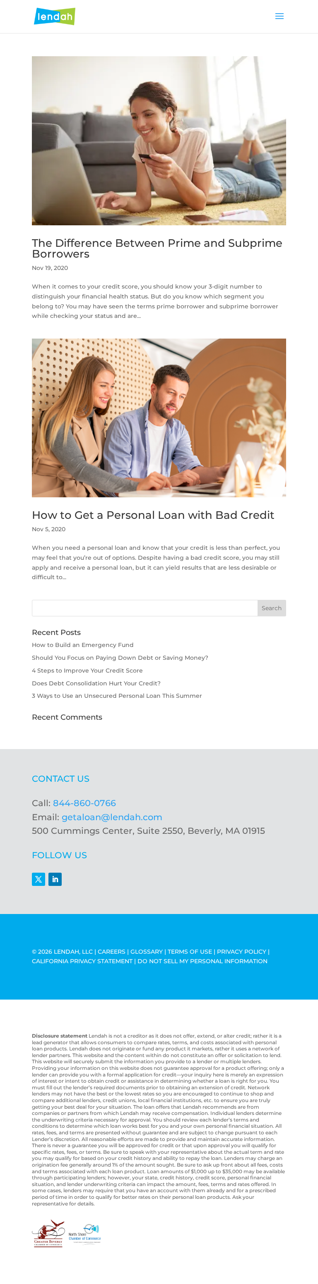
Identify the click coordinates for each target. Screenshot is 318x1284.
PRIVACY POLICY (241, 951)
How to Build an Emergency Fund (83, 645)
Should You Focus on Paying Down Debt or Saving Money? (120, 657)
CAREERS (111, 951)
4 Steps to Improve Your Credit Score (87, 670)
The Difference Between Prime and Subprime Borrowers (157, 248)
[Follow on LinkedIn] (55, 879)
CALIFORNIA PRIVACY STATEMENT (82, 961)
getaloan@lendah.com (112, 817)
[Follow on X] (38, 879)
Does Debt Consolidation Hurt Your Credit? (96, 683)
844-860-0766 (84, 803)
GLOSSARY (146, 951)
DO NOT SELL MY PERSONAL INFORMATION (202, 961)
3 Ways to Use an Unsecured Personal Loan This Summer (117, 695)
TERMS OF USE (190, 951)
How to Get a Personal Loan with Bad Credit (153, 515)
